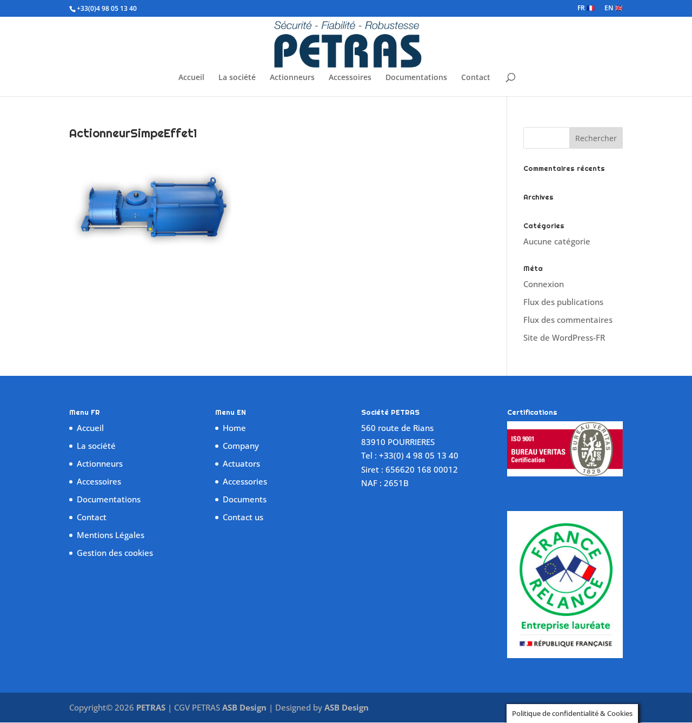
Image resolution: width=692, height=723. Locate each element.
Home (234, 427)
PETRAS (150, 707)
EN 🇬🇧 (613, 8)
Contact (475, 78)
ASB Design (245, 707)
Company (241, 445)
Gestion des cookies (115, 552)
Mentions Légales (110, 534)
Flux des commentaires (568, 319)
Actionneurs (292, 78)
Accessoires (350, 78)
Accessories (245, 481)
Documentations (416, 78)
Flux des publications (563, 301)
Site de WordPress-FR (564, 337)
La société (237, 78)
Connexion (543, 283)
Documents (245, 499)
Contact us (243, 517)
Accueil (191, 78)
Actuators (241, 463)
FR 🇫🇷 (586, 8)
